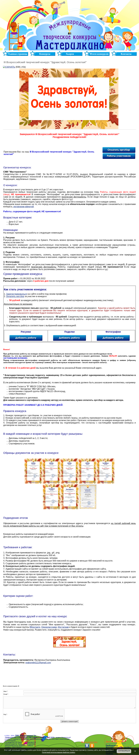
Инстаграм (63, 627)
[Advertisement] (69, 673)
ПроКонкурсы (112, 745)
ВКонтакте (35, 627)
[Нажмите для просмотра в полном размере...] (33, 483)
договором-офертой (23, 206)
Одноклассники (49, 627)
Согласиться (124, 751)
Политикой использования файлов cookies (58, 752)
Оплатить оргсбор (15, 296)
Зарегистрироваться (16, 294)
